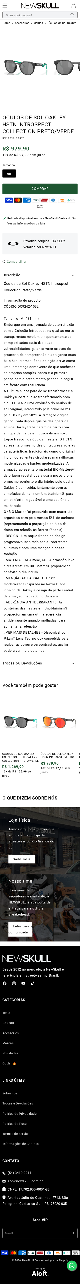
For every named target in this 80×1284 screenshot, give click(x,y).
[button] (73, 6)
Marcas (8, 1043)
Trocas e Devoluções (17, 1103)
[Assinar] (72, 1233)
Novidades (10, 1053)
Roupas (8, 1023)
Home (6, 23)
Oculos (39, 23)
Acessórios (10, 1033)
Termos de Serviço (16, 1134)
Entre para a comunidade (20, 929)
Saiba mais (22, 859)
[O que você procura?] (72, 15)
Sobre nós (9, 1093)
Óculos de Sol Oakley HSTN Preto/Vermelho (57, 755)
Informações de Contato (20, 1144)
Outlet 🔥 (9, 1063)
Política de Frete (14, 1123)
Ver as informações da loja (26, 223)
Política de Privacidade (19, 1113)
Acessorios (22, 23)
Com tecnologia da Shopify (51, 1260)
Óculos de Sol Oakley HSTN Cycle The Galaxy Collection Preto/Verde (20, 757)
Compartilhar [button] (17, 261)
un (9, 173)
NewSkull (28, 1260)
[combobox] (40, 15)
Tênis (6, 1013)
